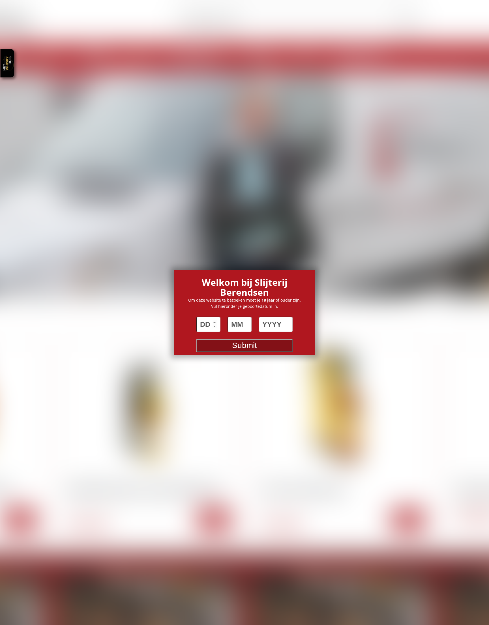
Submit (244, 345)
